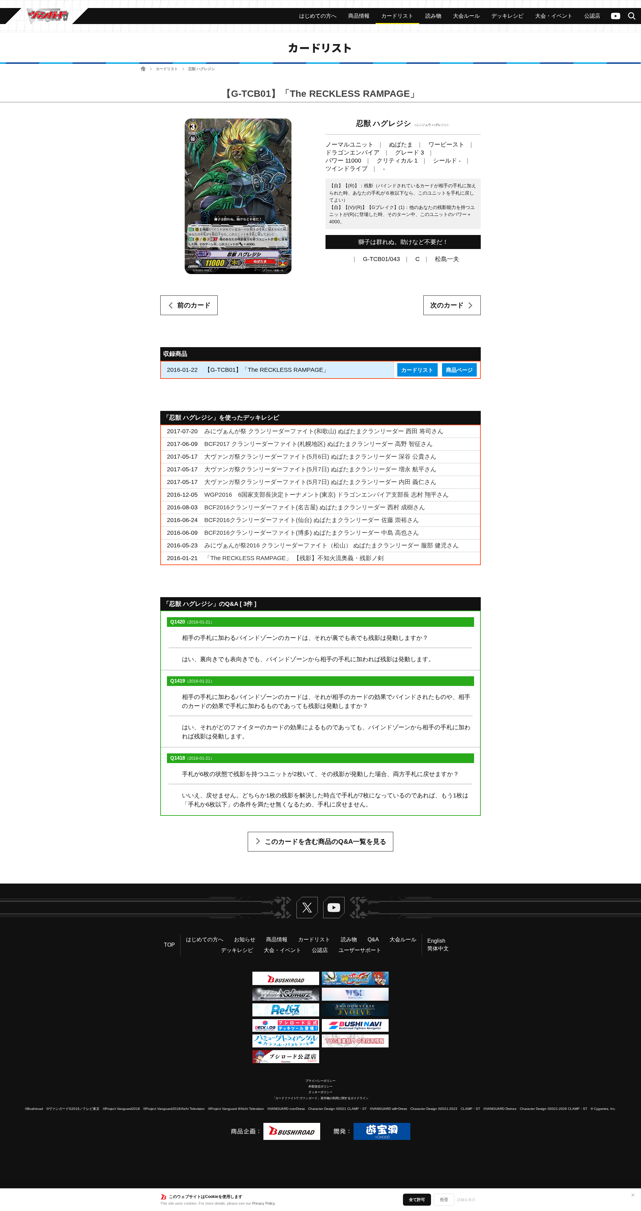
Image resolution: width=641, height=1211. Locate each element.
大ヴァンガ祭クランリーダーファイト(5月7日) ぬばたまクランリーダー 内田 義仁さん (320, 482)
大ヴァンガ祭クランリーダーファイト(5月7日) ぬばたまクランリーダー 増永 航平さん (320, 469)
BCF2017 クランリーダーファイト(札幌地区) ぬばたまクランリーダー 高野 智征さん (318, 444)
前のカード (194, 305)
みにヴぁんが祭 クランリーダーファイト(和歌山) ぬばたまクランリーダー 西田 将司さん (323, 431)
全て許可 (417, 1199)
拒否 (444, 1199)
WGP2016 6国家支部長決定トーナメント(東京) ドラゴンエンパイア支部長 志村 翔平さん (326, 494)
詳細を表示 (466, 1200)
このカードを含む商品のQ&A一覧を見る (325, 841)
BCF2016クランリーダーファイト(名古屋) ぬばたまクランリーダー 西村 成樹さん (314, 507)
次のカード (447, 305)
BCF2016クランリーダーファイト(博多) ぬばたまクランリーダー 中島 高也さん (311, 532)
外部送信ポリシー (320, 1086)
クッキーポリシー (320, 1092)
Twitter (307, 907)
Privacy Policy (263, 1203)
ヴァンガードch (615, 16)
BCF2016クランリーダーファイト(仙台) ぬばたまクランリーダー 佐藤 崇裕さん (311, 520)
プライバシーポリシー (320, 1080)
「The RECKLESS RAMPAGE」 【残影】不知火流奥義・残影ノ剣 (294, 558)
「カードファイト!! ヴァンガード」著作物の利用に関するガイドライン (320, 1098)
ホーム (143, 69)
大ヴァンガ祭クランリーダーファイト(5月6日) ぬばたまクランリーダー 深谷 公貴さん (320, 456)
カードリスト (167, 69)
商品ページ (459, 370)
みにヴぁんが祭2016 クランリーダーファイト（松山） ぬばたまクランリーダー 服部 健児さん (331, 545)
